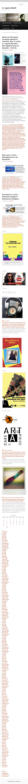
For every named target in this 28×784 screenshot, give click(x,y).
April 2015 (4, 728)
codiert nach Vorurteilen (16, 135)
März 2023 (4, 591)
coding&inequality (10, 137)
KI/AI (7, 128)
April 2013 (4, 762)
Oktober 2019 (5, 650)
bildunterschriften (5, 181)
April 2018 (4, 676)
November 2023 (5, 579)
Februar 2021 (5, 627)
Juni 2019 (4, 655)
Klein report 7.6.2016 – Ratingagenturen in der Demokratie (10, 157)
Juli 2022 (4, 602)
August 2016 (4, 704)
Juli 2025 (4, 550)
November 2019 (5, 648)
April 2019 (4, 658)
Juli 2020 (4, 637)
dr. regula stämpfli (9, 8)
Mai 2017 (4, 691)
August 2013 (4, 756)
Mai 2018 (4, 674)
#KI (7, 177)
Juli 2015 (4, 723)
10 (3, 521)
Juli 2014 (4, 740)
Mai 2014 (4, 743)
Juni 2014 (4, 742)
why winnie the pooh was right (8, 227)
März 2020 (4, 642)
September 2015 (5, 720)
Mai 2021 (4, 622)
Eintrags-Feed (5, 773)
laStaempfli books (14, 25)
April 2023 (4, 589)
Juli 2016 (4, 706)
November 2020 (5, 631)
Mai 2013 (4, 761)
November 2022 (5, 596)
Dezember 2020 (5, 629)
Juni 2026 (4, 534)
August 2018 (4, 670)
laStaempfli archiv (5, 25)
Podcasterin (13, 147)
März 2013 (4, 764)
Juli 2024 (4, 568)
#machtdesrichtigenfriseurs (14, 177)
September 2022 (5, 599)
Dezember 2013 (5, 751)
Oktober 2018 (5, 667)
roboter (7, 187)
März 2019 (4, 660)
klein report (4, 184)
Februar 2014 (5, 748)
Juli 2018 (4, 671)
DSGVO (12, 28)
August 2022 (4, 601)
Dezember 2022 (5, 595)
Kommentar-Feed (5, 774)
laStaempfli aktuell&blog (6, 22)
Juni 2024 (4, 569)
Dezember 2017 (5, 681)
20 (13, 522)
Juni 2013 (4, 759)
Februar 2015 (5, 730)
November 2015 (5, 717)
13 (13, 521)
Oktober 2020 (5, 632)
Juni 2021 (4, 621)
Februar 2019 (5, 661)
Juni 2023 (4, 586)
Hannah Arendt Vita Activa (13, 140)
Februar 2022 (5, 609)
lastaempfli (22, 184)
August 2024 (4, 566)
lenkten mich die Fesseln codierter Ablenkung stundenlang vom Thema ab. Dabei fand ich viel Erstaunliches (13, 142)
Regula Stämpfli (12, 148)
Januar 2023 (4, 593)
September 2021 (5, 617)
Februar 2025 (5, 557)
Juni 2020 (4, 638)
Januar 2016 (4, 714)
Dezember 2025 (5, 543)
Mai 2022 (4, 605)
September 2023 (5, 582)
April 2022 (4, 606)
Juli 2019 (4, 654)
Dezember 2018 (5, 664)
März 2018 (4, 677)
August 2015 (4, 722)
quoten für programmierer (17, 185)
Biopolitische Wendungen (20, 133)
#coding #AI (4, 177)
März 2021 (4, 625)
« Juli (7, 526)
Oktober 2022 (5, 598)
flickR (14, 182)
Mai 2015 (4, 726)
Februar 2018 (5, 678)
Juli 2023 (4, 585)
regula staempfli (5, 148)
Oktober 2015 (5, 719)
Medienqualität (17, 144)
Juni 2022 (4, 604)
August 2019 (4, 653)
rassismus (4, 186)
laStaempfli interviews (17, 22)
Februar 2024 (5, 575)
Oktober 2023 (5, 580)
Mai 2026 (4, 536)
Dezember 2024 (5, 560)
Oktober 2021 (5, 615)
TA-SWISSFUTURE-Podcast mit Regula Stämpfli (13, 497)
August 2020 (4, 635)
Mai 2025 (4, 553)
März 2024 (4, 573)
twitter (20, 148)
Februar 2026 (5, 540)
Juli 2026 (4, 533)
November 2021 (5, 614)
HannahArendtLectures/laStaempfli (9, 127)
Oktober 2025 (5, 546)
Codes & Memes (5, 134)
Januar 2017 (4, 697)
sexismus (11, 187)
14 (16, 521)
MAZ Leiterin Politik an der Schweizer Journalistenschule (13, 144)
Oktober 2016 (5, 702)
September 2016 (5, 703)
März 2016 (4, 712)
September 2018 (5, 668)
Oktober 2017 (5, 684)
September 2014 (5, 738)
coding (10, 181)
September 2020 (5, 634)
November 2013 (5, 752)
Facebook (10, 182)
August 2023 (4, 583)
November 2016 (5, 700)
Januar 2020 (4, 645)
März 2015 (4, 729)
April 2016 (4, 710)
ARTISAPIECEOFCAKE (7, 450)
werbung (15, 187)
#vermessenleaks (5, 179)
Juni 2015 (4, 725)
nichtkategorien (12, 176)
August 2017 (4, 687)
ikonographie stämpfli (19, 182)
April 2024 (4, 572)
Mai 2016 (4, 709)
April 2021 (4, 624)
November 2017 (5, 683)
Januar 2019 (4, 663)
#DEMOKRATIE (20, 124)
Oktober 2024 (5, 563)
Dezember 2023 (5, 578)
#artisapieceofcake (13, 124)
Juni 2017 (4, 690)
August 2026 (4, 531)
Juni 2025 (4, 552)
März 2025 (4, 556)
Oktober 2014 (5, 736)
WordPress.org (5, 776)
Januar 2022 (4, 611)
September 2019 (5, 651)
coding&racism (18, 137)
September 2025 (5, 547)
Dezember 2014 (5, 733)
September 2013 (5, 755)
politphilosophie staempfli (7, 185)
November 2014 (5, 735)
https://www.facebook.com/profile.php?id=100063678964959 (12, 100)
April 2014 (4, 745)
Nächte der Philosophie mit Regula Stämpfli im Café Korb (13, 145)
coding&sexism (5, 138)
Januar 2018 (4, 680)
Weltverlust (4, 149)
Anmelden (4, 771)
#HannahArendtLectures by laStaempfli (9, 126)
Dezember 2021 (5, 612)
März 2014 (4, 746)
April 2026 (4, 537)
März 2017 (4, 694)
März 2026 (4, 539)
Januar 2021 (4, 628)
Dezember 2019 (5, 647)
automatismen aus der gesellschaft (14, 180)
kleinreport (9, 184)
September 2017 (5, 686)
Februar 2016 (5, 713)
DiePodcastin (6, 321)
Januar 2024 (4, 576)
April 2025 (4, 555)
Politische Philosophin (20, 147)
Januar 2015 (4, 732)
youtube (7, 189)
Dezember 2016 (5, 699)
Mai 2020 (4, 640)
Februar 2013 (5, 765)
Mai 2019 (4, 657)
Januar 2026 (4, 542)
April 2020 (4, 641)
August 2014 (4, 739)
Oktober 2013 (5, 753)
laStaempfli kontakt (5, 28)
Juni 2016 (4, 707)
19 (10, 522)
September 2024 (5, 565)
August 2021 (4, 618)
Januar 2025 (4, 559)
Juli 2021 (4, 619)
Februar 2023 (5, 592)
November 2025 (5, 544)
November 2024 (5, 562)
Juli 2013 (4, 758)
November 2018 (5, 666)
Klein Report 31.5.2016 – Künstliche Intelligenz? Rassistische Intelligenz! (10, 197)
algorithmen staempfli (16, 132)
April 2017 (4, 693)
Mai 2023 (4, 588)
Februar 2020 (5, 644)
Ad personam (20, 126)
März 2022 (4, 608)
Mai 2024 (4, 570)
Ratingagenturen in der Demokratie (13, 186)
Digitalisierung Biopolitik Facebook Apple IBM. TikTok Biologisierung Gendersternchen (13, 139)
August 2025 (4, 549)
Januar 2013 (4, 766)
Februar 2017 (5, 696)
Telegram (17, 148)
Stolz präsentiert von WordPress (14, 781)
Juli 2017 (4, 689)
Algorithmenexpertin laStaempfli (8, 133)
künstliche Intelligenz (16, 184)
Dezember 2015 (5, 716)
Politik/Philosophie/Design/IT (9, 129)
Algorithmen (9, 132)
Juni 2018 (4, 673)
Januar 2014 (4, 749)
